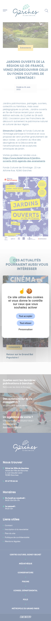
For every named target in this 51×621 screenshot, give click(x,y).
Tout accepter (25, 316)
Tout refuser (25, 323)
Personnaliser (26, 329)
